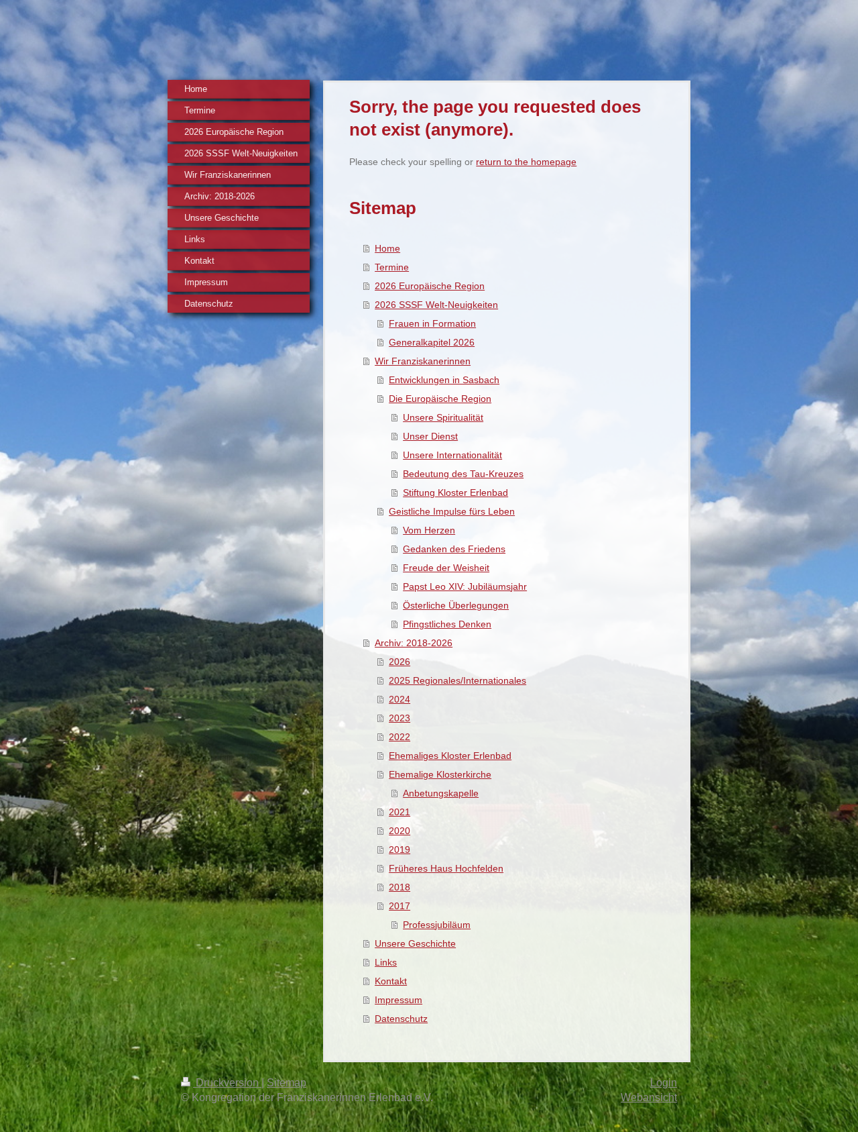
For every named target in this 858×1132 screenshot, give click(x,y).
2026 (399, 661)
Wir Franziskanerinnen (423, 361)
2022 (399, 736)
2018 (399, 887)
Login (663, 1082)
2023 (399, 718)
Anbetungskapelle (441, 793)
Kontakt (391, 981)
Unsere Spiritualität (443, 417)
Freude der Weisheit (446, 567)
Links (386, 962)
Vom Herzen (429, 530)
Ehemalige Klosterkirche (440, 774)
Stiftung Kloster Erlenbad (455, 492)
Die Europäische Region (440, 398)
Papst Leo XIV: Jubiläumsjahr (465, 586)
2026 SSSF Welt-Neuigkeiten (436, 304)
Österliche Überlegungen (456, 605)
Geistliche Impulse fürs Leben (452, 511)
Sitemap (286, 1082)
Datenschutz (401, 1018)
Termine (392, 267)
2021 (399, 812)
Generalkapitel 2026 (432, 342)
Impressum (398, 999)
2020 (399, 830)
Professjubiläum (437, 924)
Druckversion (227, 1082)
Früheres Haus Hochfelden (446, 868)
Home (387, 248)
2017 (399, 906)
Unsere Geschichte (415, 943)
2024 (399, 699)
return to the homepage (526, 161)
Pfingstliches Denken (447, 624)
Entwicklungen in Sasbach (444, 379)
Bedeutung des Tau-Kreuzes (463, 473)
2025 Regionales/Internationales (457, 680)
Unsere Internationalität (452, 455)
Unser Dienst (430, 436)
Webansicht (649, 1097)
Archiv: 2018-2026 (413, 642)
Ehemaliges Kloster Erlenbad (450, 755)
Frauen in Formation (432, 323)
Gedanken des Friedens (454, 549)
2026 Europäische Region (430, 285)
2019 (399, 849)
